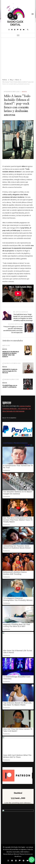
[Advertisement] (18, 57)
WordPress (17, 856)
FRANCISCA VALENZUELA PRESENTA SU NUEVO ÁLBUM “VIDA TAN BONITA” (10, 354)
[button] (32, 860)
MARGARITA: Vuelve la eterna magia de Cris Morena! (9, 371)
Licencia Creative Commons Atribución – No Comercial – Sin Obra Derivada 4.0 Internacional (16, 408)
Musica (24, 91)
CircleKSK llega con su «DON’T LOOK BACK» (9, 386)
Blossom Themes (19, 854)
